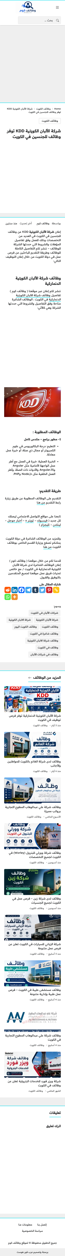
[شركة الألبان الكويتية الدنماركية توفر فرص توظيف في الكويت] (32, 707)
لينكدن (57, 524)
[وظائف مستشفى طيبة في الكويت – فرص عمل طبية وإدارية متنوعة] (32, 981)
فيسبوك (42, 520)
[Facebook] (21, 590)
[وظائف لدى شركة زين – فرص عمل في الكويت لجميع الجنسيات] (32, 890)
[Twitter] (42, 590)
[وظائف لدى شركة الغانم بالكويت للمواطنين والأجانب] (32, 752)
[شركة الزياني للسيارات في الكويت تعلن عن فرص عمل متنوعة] (32, 935)
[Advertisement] (32, 61)
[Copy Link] (56, 590)
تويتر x (29, 520)
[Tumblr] (35, 590)
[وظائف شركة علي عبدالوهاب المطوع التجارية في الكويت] (32, 1027)
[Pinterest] (49, 590)
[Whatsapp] (8, 597)
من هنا (41, 502)
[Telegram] (28, 590)
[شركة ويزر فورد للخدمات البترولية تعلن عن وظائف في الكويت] (32, 1072)
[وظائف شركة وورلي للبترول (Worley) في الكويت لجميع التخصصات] (32, 844)
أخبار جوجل (14, 520)
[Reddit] (8, 590)
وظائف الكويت (43, 108)
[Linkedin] (14, 590)
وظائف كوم (43, 223)
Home (57, 108)
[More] (14, 597)
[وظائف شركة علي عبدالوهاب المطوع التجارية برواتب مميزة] (32, 798)
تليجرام (45, 524)
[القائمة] (57, 7)
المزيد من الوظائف (47, 677)
